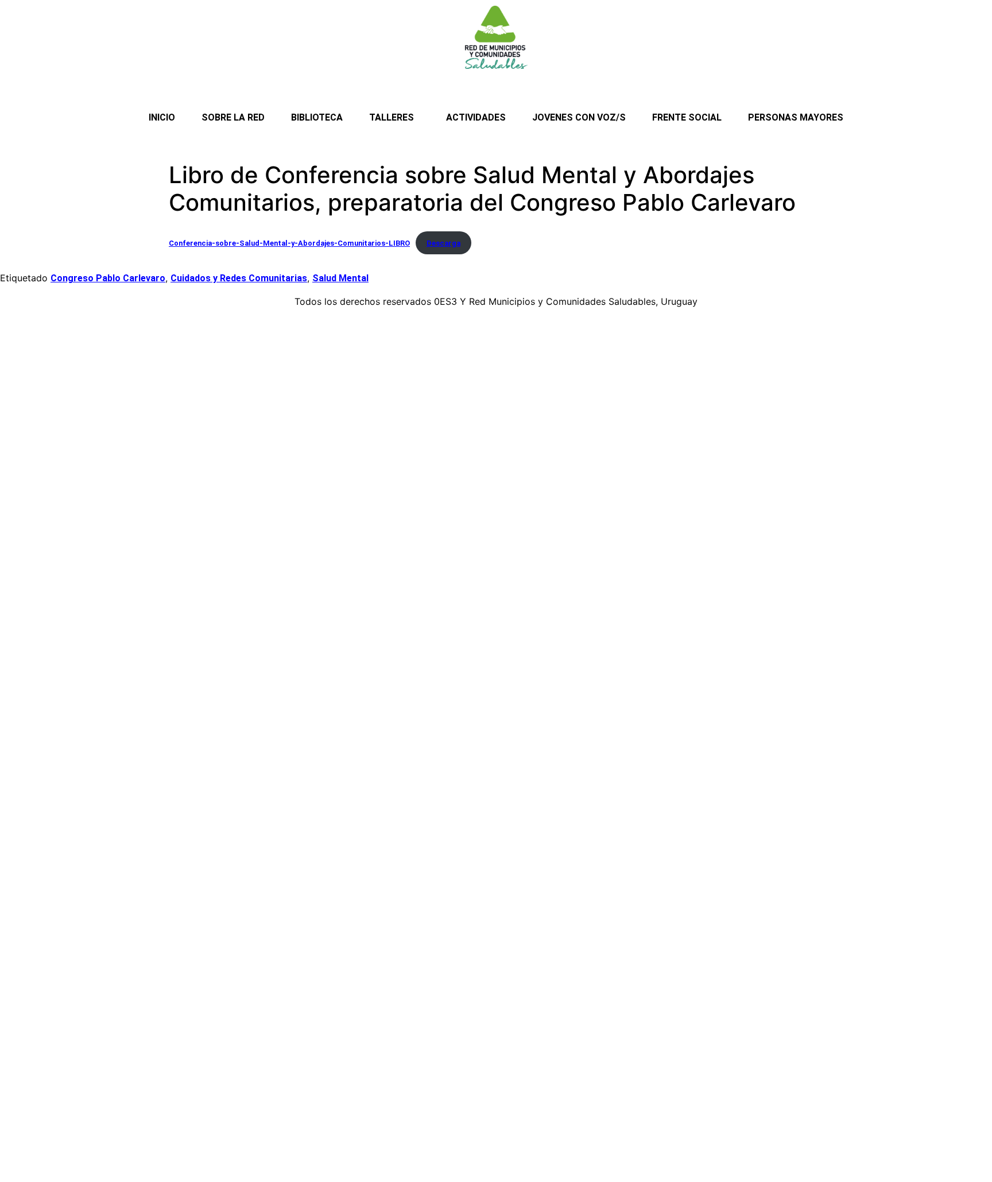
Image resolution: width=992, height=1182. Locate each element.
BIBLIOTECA (317, 117)
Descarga (443, 243)
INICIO (162, 117)
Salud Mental (340, 278)
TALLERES (391, 117)
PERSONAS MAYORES (795, 117)
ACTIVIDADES (476, 117)
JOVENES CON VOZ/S (579, 117)
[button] (394, 117)
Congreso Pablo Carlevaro (108, 278)
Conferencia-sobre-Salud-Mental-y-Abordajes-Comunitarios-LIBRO (289, 243)
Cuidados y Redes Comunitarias (238, 278)
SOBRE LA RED (233, 117)
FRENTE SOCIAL (687, 117)
